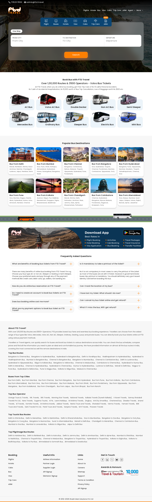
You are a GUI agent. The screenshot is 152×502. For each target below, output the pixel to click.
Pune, (43, 167)
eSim (106, 22)
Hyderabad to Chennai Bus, (60, 366)
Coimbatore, (77, 167)
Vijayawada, (68, 171)
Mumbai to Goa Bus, (16, 424)
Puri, (50, 198)
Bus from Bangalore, (63, 380)
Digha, (57, 200)
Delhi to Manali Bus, (16, 366)
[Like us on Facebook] (102, 459)
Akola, (12, 200)
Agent (130, 10)
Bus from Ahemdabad (129, 195)
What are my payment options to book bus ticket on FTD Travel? (38, 309)
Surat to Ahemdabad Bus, (63, 421)
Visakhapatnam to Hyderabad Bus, (116, 356)
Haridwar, (25, 171)
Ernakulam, (96, 205)
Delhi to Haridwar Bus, (17, 435)
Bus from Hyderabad (129, 164)
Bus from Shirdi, (82, 383)
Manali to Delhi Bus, (123, 366)
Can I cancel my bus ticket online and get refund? (103, 300)
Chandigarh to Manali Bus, (103, 421)
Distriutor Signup (50, 476)
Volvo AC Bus (52, 107)
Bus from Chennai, (46, 380)
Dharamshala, (69, 205)
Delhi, (78, 198)
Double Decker (78, 107)
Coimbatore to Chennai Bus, (109, 363)
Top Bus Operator (17, 394)
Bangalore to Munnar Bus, (40, 421)
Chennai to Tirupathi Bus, (31, 438)
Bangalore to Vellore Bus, (64, 363)
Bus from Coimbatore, (131, 380)
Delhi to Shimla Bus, (16, 418)
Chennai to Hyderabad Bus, (37, 366)
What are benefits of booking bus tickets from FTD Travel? (39, 263)
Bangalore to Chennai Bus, (19, 356)
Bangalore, (56, 171)
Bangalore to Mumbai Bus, (84, 359)
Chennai (27, 203)
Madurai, (73, 169)
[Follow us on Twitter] (112, 459)
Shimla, (25, 167)
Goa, (38, 167)
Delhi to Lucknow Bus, (129, 359)
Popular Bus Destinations (76, 143)
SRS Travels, (46, 397)
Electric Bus (107, 124)
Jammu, (67, 203)
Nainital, (20, 169)
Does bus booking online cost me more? (30, 301)
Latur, (30, 200)
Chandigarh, (27, 169)
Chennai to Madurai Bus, (85, 363)
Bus (98, 10)
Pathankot (79, 205)
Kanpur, (125, 198)
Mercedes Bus (24, 124)
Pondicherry (68, 174)
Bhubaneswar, (42, 203)
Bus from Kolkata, (113, 380)
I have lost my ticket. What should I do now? (100, 293)
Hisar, (81, 200)
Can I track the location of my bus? (96, 286)
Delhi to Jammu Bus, (71, 435)
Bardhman (52, 203)
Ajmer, (77, 203)
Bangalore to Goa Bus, (111, 418)
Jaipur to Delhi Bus (74, 424)
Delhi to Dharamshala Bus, (72, 418)
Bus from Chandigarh (74, 195)
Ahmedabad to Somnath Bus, (51, 441)
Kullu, (73, 203)
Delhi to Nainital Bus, (51, 418)
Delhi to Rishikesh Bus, (36, 435)
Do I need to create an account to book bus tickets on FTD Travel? (39, 294)
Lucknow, (13, 171)
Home (80, 459)
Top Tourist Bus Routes (19, 414)
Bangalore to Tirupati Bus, (75, 438)
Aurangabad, (47, 171)
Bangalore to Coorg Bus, (18, 421)
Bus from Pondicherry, (99, 383)
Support (81, 476)
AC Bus (28, 107)
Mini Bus (136, 124)
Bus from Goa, (34, 383)
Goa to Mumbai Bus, (92, 418)
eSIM (124, 10)
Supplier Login (49, 467)
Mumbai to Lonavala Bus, (36, 424)
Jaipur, (19, 171)
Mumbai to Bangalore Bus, (37, 359)
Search (76, 54)
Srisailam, (129, 169)
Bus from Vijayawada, (119, 383)
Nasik (39, 174)
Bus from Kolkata (45, 195)
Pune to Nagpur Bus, (48, 369)
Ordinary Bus (52, 124)
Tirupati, (80, 169)
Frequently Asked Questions (76, 256)
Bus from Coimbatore (102, 195)
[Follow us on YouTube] (116, 459)
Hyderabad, (51, 169)
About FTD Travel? (17, 328)
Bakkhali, (55, 198)
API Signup (47, 472)
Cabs (109, 10)
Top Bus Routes (15, 353)
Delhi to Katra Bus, (54, 435)
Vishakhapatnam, (125, 171)
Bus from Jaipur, (64, 386)
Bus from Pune (17, 195)
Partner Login (49, 463)
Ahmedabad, (41, 169)
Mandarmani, (42, 200)
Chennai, (95, 169)
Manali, (12, 167)
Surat (138, 198)
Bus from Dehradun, (50, 383)
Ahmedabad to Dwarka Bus (76, 441)
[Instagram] (121, 459)
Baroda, (122, 203)
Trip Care (117, 10)
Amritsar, (13, 169)
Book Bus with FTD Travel (76, 79)
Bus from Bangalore (101, 164)
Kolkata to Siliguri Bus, (67, 369)
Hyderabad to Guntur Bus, (132, 363)
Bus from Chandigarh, (47, 386)
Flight (46, 24)
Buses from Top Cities (19, 376)
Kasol (30, 167)
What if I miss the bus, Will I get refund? (98, 307)
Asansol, (40, 198)
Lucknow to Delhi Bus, (105, 366)
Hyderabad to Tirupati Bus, (98, 438)
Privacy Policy (83, 484)
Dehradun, (68, 200)
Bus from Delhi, (14, 380)
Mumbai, (111, 169)
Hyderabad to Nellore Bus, (28, 369)
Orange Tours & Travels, (18, 397)
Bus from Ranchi (94, 386)
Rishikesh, (18, 167)
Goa (120, 174)
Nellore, (67, 169)
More (139, 10)
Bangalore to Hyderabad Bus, (43, 356)
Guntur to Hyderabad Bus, (84, 366)
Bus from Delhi (17, 164)
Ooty (113, 171)
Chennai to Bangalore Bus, (60, 359)
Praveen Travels (96, 407)
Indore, (39, 171)
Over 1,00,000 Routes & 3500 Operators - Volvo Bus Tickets (76, 83)
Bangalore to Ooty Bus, (131, 418)
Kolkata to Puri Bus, (30, 441)
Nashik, (28, 198)
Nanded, (20, 203)
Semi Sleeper (134, 107)
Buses (56, 24)
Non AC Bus (107, 107)
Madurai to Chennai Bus (87, 369)
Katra (31, 171)
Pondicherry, (103, 169)
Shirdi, (47, 167)
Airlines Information (51, 459)
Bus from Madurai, (67, 383)
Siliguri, (46, 198)
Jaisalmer (133, 203)
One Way (16, 31)
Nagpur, (23, 198)
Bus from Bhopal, (79, 386)
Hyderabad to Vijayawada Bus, (21, 363)
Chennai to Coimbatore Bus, (107, 359)
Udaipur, (127, 200)
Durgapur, (50, 200)
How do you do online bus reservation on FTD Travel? (36, 286)
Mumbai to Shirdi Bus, (126, 435)
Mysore (102, 200)
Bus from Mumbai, (30, 380)
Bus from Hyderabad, (82, 380)
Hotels (93, 10)
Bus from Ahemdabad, (17, 383)
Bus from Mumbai (45, 164)
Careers (81, 467)
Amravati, (13, 203)
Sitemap (81, 472)
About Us (82, 463)
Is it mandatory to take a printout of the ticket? (102, 263)
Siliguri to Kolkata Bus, (44, 363)
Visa (104, 10)
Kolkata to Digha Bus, (119, 438)
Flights (86, 10)
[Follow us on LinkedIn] (107, 459)
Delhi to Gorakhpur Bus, (91, 356)
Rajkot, (138, 200)
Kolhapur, (53, 167)
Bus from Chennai (73, 164)
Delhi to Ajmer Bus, (108, 435)
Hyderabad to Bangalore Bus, (69, 356)
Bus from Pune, (98, 380)
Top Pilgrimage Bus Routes (21, 432)
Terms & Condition (86, 480)
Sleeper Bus (80, 124)
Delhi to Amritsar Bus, (90, 435)
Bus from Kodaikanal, (28, 386)
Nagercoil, (104, 203)
